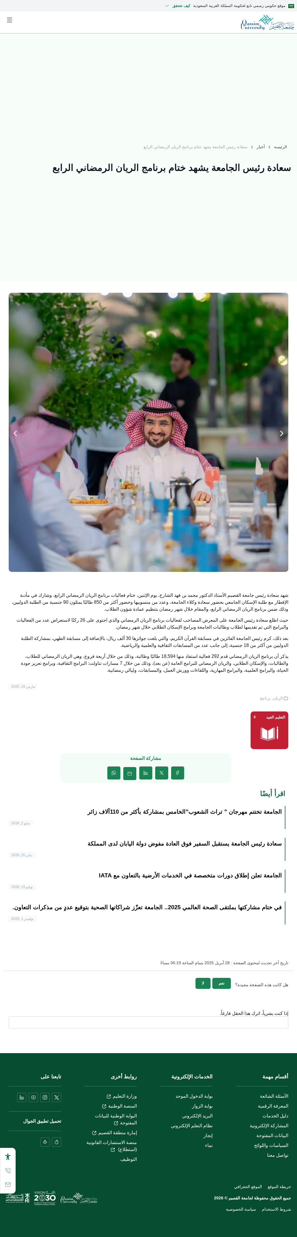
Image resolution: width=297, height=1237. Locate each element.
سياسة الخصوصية (241, 1209)
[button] (15, 433)
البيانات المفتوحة (272, 1135)
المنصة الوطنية (122, 1106)
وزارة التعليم (125, 1096)
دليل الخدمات (275, 1115)
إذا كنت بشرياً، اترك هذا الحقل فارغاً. (254, 1013)
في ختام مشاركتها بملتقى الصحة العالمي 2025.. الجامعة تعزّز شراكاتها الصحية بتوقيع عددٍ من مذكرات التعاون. (147, 907)
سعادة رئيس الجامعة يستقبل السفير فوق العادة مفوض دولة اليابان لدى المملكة (185, 843)
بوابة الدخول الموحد (194, 1096)
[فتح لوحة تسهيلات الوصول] (8, 1157)
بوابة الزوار (202, 1106)
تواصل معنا (277, 1155)
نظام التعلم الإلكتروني (192, 1125)
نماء (209, 1145)
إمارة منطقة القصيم (117, 1132)
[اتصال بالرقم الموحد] (8, 1170)
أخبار (261, 146)
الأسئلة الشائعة (274, 1096)
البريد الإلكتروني (197, 1115)
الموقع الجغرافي (248, 1186)
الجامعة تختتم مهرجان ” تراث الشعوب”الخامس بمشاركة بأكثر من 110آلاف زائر (185, 811)
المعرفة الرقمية (273, 1106)
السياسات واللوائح (271, 1145)
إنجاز (208, 1135)
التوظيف (128, 1159)
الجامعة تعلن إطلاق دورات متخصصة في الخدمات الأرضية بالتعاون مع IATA (190, 875)
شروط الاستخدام (276, 1209)
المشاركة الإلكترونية (269, 1125)
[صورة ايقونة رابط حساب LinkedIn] (21, 1097)
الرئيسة (280, 146)
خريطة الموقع (279, 1186)
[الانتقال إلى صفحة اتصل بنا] (8, 1184)
